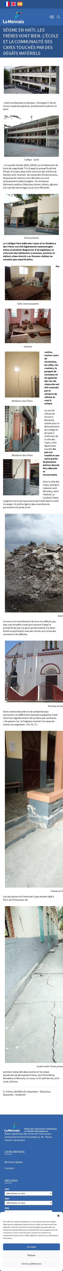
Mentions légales (14, 1162)
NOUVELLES (20, 1091)
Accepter (31, 1247)
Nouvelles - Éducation (39, 1091)
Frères (9, 1091)
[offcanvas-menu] (51, 17)
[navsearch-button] (58, 17)
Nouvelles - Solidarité (14, 1094)
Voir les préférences (31, 1263)
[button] (58, 1215)
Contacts (9, 1168)
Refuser (31, 1255)
